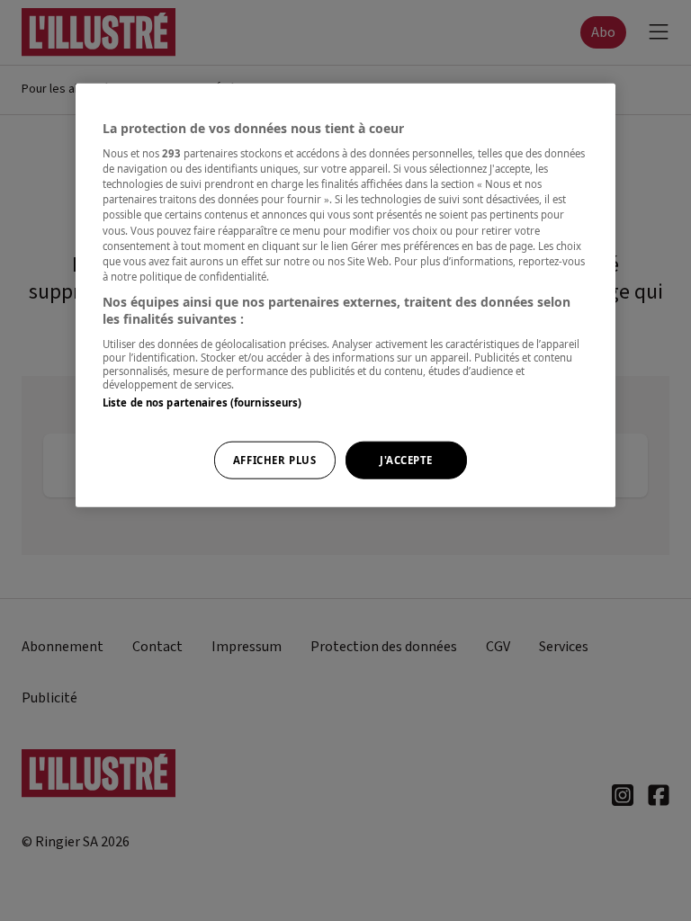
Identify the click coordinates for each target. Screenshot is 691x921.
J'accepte (406, 460)
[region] (345, 295)
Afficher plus (274, 460)
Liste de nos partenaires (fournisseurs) (202, 402)
